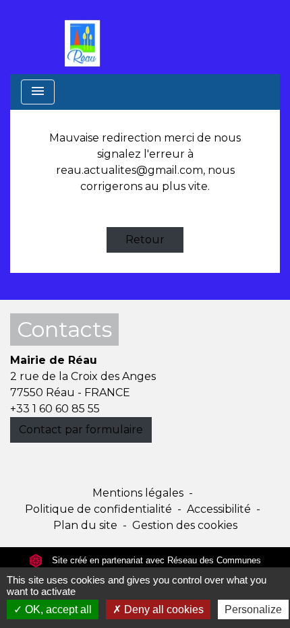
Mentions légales (137, 492)
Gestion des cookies (184, 525)
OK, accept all (57, 609)
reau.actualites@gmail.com (129, 170)
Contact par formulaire (81, 429)
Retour (145, 239)
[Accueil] (86, 37)
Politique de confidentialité (98, 509)
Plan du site (85, 525)
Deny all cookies (162, 609)
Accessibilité (219, 509)
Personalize (253, 609)
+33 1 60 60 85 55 (55, 408)
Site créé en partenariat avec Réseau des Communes (155, 560)
